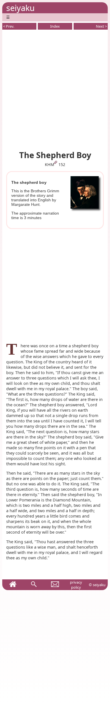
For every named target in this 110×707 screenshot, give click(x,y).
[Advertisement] (55, 89)
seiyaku (20, 7)
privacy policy (76, 585)
